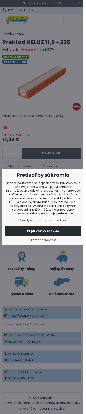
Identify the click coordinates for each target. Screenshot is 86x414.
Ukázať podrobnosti (43, 240)
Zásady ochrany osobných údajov (43, 220)
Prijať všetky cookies (43, 231)
